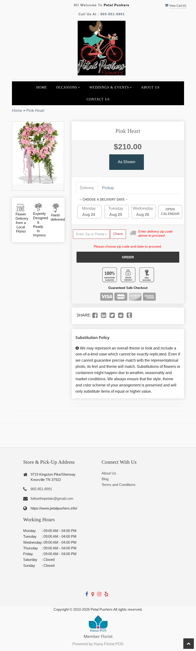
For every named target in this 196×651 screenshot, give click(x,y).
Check (118, 234)
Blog (105, 479)
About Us (150, 87)
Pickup (108, 188)
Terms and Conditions (119, 485)
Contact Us (98, 99)
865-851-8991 (112, 14)
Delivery (87, 188)
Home (41, 87)
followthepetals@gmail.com (52, 498)
